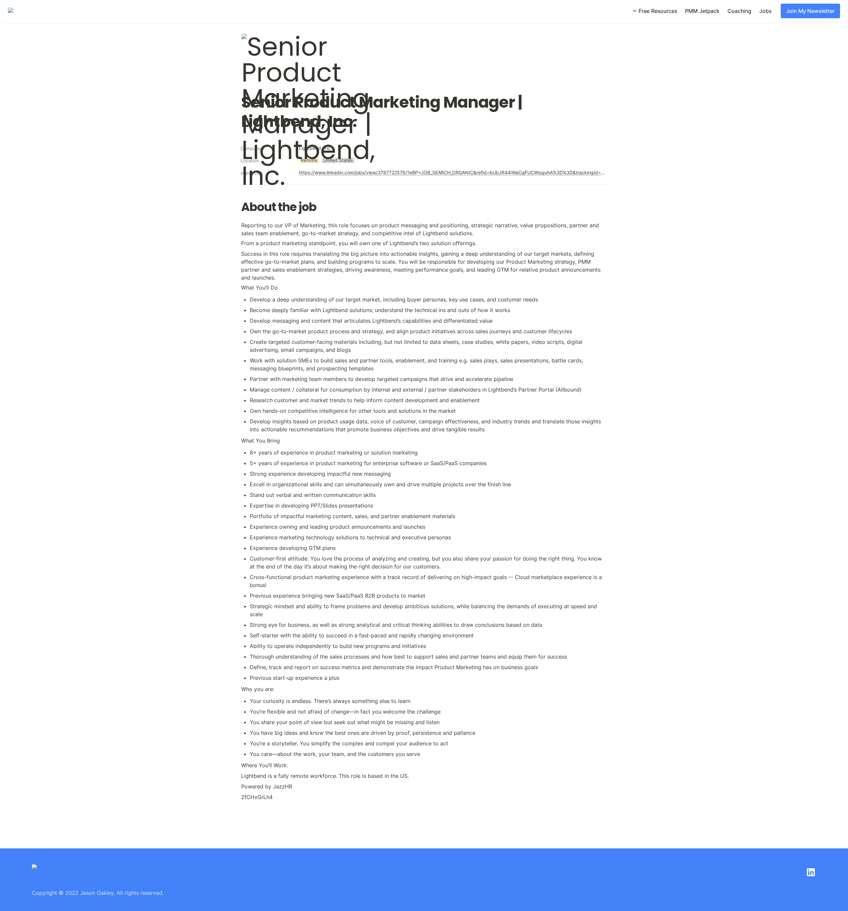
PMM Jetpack (702, 11)
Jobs (765, 11)
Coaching (739, 11)
